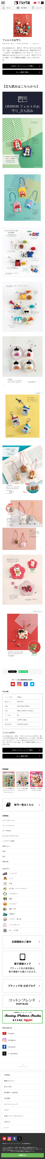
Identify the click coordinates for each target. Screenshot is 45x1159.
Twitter (32, 684)
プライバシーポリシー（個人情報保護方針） (21, 1143)
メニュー (3, 4)
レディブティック (8, 820)
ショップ (38, 8)
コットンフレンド (8, 825)
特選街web (22, 1155)
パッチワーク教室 (8, 841)
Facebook (26, 684)
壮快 (3, 851)
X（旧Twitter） (13, 1053)
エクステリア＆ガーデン (10, 836)
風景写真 (5, 861)
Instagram (19, 684)
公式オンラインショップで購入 (22, 66)
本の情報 (23, 8)
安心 (3, 856)
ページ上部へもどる (22, 1066)
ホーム (9, 8)
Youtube (13, 684)
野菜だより (6, 846)
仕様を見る (35, 43)
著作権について (6, 1143)
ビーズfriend (6, 831)
